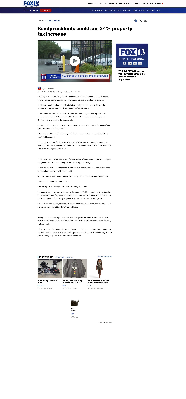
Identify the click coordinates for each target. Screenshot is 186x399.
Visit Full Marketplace (105, 256)
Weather (120, 4)
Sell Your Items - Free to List (63, 257)
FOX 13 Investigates (96, 10)
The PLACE (150, 10)
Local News (53, 21)
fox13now (28, 10)
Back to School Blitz (124, 10)
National (109, 4)
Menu (91, 4)
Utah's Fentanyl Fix (139, 10)
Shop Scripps (141, 4)
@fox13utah (37, 10)
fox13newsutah (25, 10)
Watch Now (156, 4)
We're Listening (110, 10)
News (40, 21)
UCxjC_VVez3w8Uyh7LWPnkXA (34, 10)
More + (159, 10)
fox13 (31, 10)
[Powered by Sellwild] (109, 322)
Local (101, 4)
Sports (130, 4)
